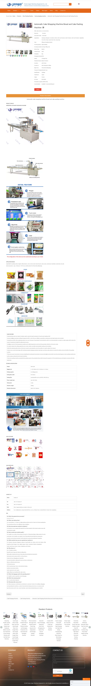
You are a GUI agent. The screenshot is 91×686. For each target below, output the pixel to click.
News (10, 666)
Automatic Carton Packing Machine (36, 659)
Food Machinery (32, 662)
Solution (11, 655)
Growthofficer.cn (64, 683)
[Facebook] (28, 667)
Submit (57, 675)
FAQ (9, 668)
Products (11, 657)
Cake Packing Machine (25, 598)
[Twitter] (36, 667)
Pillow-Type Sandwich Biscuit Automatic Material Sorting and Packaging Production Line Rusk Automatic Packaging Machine (15, 628)
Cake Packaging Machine (12, 598)
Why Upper (11, 664)
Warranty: (36, 33)
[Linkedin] (31, 667)
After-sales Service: (38, 31)
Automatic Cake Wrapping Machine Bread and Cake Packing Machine (47, 598)
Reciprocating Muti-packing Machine (37, 655)
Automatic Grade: (37, 35)
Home (10, 653)
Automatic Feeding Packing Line (35, 653)
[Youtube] (34, 667)
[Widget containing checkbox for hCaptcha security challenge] (63, 671)
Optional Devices (32, 664)
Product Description (45, 95)
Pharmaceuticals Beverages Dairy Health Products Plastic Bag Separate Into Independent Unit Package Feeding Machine (24, 628)
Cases (10, 659)
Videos (10, 662)
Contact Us (11, 670)
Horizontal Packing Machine (34, 657)
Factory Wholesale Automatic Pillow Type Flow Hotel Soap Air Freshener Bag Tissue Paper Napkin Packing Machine (76, 628)
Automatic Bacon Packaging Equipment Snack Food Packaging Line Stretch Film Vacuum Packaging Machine (32, 628)
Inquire (37, 89)
